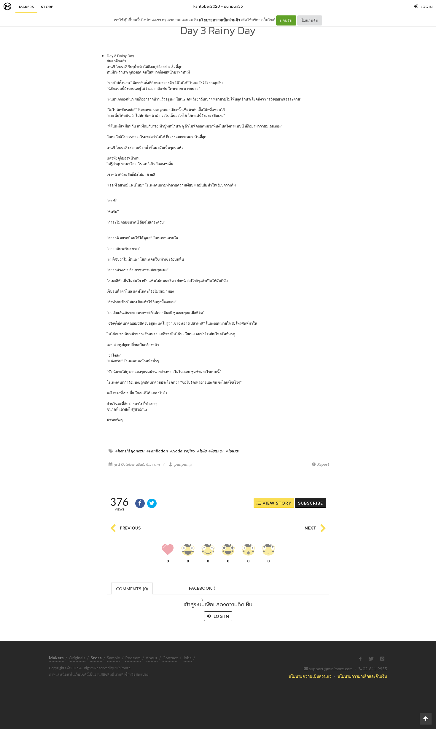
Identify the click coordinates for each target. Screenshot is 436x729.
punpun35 (233, 6)
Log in (220, 616)
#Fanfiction (157, 451)
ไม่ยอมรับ (309, 20)
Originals (77, 657)
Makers (26, 6)
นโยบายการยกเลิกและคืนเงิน (362, 676)
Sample (113, 657)
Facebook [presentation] (202, 590)
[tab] (132, 588)
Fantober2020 (206, 6)
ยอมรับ (286, 20)
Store (47, 6)
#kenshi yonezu (129, 451)
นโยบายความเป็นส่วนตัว (219, 19)
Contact (170, 657)
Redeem (133, 657)
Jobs (187, 657)
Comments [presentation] (132, 588)
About (151, 657)
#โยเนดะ (232, 451)
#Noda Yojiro (182, 451)
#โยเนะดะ (216, 451)
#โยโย (201, 451)
